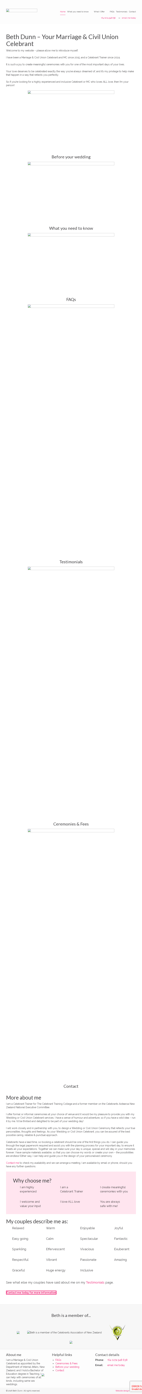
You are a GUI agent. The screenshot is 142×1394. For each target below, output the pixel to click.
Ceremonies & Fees (71, 823)
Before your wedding (71, 156)
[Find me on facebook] (44, 1374)
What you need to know (78, 12)
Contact (132, 12)
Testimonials (121, 12)
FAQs (112, 12)
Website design (122, 1391)
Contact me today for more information (31, 1292)
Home (62, 12)
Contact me (12, 1162)
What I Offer (99, 12)
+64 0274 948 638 (108, 18)
